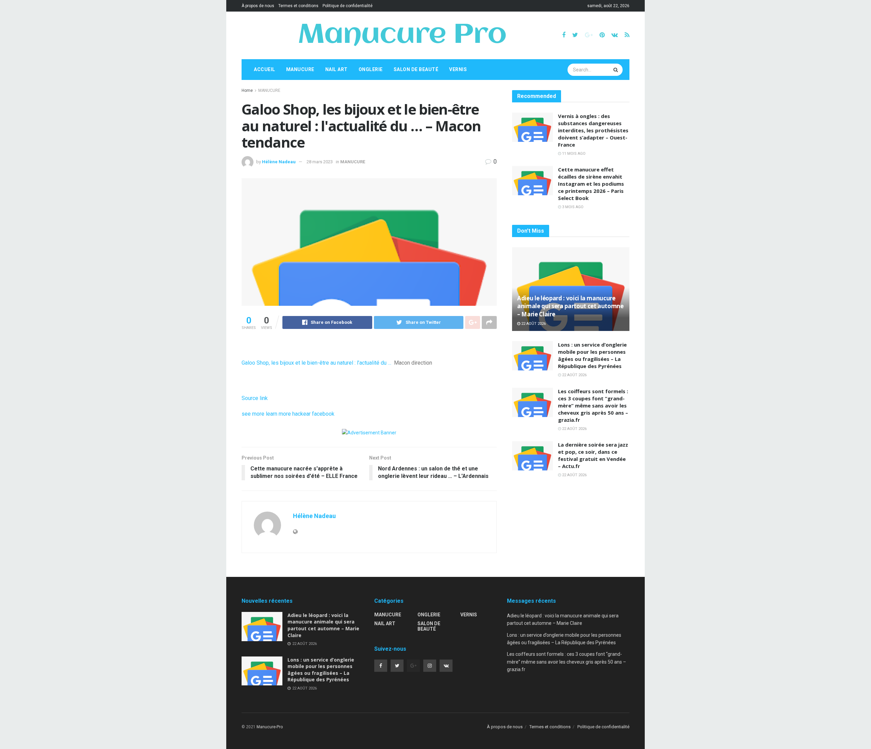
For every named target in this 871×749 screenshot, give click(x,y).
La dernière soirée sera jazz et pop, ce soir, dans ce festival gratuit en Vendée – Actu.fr (593, 455)
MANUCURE (300, 69)
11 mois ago (573, 153)
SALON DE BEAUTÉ (416, 69)
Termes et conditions (298, 5)
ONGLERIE (371, 69)
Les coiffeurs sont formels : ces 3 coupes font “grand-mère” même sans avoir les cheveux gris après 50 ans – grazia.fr (593, 405)
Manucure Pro (402, 35)
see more (253, 414)
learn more (278, 414)
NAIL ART (336, 69)
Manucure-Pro (270, 727)
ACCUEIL (264, 69)
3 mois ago (572, 207)
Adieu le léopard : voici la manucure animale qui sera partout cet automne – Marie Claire (570, 306)
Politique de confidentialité (348, 5)
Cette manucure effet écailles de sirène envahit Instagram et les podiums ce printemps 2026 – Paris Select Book (591, 183)
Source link (255, 398)
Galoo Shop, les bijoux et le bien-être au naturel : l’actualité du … (316, 363)
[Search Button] (616, 70)
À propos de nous (258, 5)
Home (247, 90)
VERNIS (458, 69)
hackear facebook (313, 414)
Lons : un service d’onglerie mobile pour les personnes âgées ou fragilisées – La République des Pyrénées (592, 355)
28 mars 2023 (320, 161)
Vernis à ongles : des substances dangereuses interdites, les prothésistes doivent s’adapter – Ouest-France (593, 130)
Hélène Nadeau (279, 161)
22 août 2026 (533, 323)
